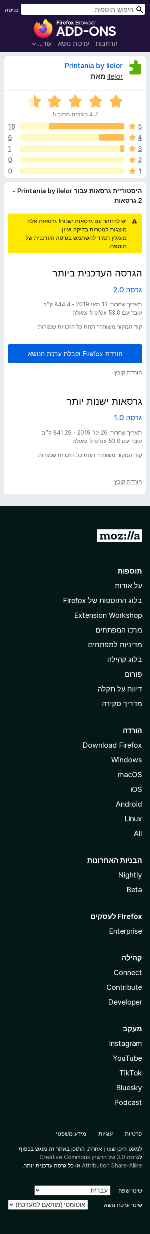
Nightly (130, 875)
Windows (126, 760)
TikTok (130, 1073)
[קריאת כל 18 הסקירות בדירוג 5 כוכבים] (72, 126)
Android (129, 804)
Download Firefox (112, 745)
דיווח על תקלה (120, 689)
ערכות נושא (73, 43)
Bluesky (129, 1087)
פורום (133, 674)
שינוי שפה (130, 1190)
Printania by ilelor (94, 65)
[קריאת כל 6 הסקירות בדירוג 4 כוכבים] (72, 137)
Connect (128, 972)
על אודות (128, 586)
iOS (136, 789)
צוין (108, 1148)
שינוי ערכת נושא (123, 1204)
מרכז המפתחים (119, 630)
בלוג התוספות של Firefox (102, 600)
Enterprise (125, 931)
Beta (134, 889)
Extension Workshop (108, 615)
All (138, 833)
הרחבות (107, 43)
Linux (133, 819)
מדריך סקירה (122, 703)
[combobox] (83, 9)
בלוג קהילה (124, 659)
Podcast (128, 1102)
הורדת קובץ (128, 372)
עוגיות (105, 1133)
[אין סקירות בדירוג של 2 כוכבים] (72, 160)
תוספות (130, 571)
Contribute (124, 987)
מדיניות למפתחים (115, 645)
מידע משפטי (71, 1133)
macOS (130, 774)
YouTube (127, 1058)
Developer (125, 1002)
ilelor (115, 76)
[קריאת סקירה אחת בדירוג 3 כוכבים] (72, 148)
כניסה (11, 9)
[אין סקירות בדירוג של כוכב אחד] (72, 171)
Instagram (125, 1043)
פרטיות (133, 1133)
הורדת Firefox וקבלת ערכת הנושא (75, 354)
